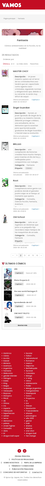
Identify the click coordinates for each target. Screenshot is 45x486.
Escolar (28, 353)
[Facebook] (19, 451)
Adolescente (31, 383)
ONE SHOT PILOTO (21, 313)
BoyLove (6, 393)
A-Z (12, 64)
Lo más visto (22, 64)
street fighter (8, 426)
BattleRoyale (31, 368)
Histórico (6, 353)
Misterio (6, 363)
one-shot (29, 431)
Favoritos (34, 64)
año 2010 (29, 418)
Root (15, 180)
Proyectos (30, 398)
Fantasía (30, 165)
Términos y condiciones (23, 466)
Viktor (28, 381)
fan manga (30, 436)
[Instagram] (24, 451)
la (26, 401)
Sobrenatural (31, 358)
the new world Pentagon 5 (25, 291)
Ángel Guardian (21, 107)
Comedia (31, 199)
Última (5, 403)
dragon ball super (10, 436)
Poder (28, 386)
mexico (28, 363)
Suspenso (7, 388)
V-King (28, 378)
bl (3, 433)
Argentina (7, 368)
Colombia (30, 373)
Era (27, 403)
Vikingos (6, 378)
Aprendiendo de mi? (23, 302)
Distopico (7, 396)
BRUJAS (17, 144)
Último (6, 64)
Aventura (19, 204)
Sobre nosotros (11, 462)
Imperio (6, 408)
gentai (28, 421)
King (4, 383)
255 (15, 269)
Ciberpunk (7, 411)
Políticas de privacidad (23, 459)
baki (27, 423)
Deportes (29, 366)
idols (5, 431)
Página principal (9, 19)
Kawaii (5, 361)
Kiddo (5, 381)
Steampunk (30, 393)
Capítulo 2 (35, 100)
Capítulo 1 (35, 209)
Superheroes (8, 413)
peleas (5, 423)
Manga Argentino (33, 388)
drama (28, 426)
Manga (28, 376)
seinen (5, 416)
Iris (4, 406)
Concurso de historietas (15, 472)
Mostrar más (22, 325)
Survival (29, 371)
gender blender (9, 376)
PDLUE (5, 398)
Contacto (37, 472)
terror (5, 418)
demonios (7, 421)
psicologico (30, 416)
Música (28, 428)
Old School (19, 217)
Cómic (29, 168)
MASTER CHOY (20, 71)
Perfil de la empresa (33, 462)
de (4, 401)
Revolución (30, 408)
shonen (28, 413)
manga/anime (32, 391)
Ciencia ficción (21, 201)
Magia (5, 386)
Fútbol (28, 356)
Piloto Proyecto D (21, 280)
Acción (5, 358)
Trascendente (31, 411)
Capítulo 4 (19, 295)
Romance (29, 361)
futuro (28, 396)
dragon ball (30, 433)
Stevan (28, 406)
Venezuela (7, 391)
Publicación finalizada (22, 469)
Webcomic (7, 373)
